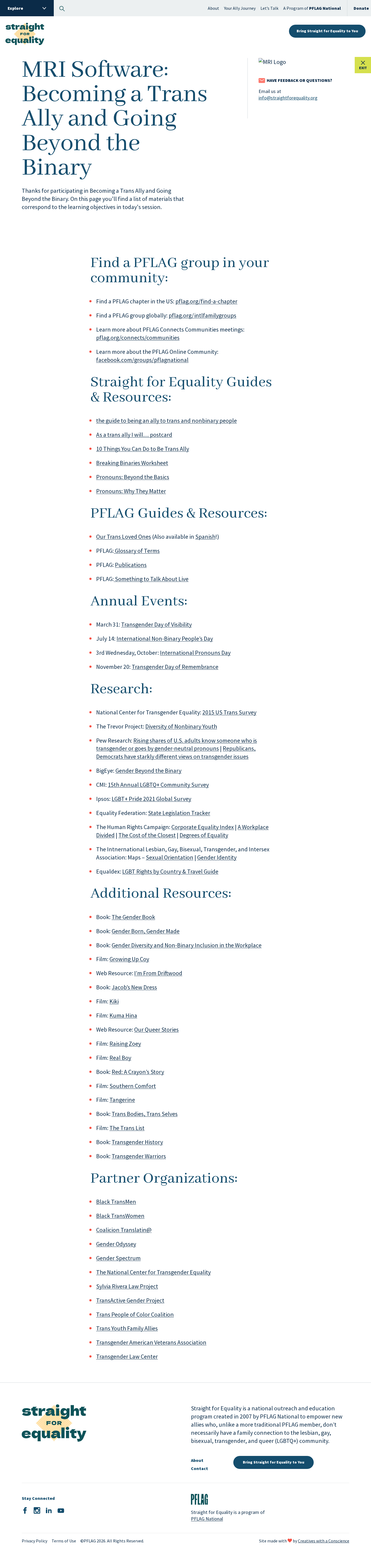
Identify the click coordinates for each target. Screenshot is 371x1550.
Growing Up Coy (129, 959)
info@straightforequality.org (288, 98)
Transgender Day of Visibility (156, 624)
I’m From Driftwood (158, 973)
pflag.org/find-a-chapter (206, 301)
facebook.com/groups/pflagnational (142, 360)
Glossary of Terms (137, 550)
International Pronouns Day (195, 652)
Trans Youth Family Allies (127, 1328)
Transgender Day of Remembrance (175, 666)
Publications (131, 565)
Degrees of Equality (204, 835)
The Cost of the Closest (147, 835)
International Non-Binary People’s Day (165, 638)
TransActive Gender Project (130, 1300)
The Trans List (126, 1128)
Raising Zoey (125, 1043)
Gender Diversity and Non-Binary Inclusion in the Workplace (187, 945)
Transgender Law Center (127, 1356)
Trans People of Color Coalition (135, 1314)
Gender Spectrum (118, 1258)
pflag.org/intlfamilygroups (202, 315)
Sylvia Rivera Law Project (127, 1286)
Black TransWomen (120, 1216)
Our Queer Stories (156, 1029)
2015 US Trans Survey (229, 712)
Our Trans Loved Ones (123, 536)
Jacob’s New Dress (134, 987)
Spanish (205, 536)
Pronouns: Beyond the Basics (132, 477)
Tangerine (122, 1099)
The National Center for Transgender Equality (153, 1272)
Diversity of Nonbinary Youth (181, 726)
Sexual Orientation (169, 857)
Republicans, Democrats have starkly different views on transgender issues (176, 752)
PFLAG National (207, 1519)
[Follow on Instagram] (37, 1510)
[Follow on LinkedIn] (49, 1510)
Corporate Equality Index (202, 827)
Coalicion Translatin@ (124, 1230)
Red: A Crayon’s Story (138, 1072)
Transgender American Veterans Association (151, 1342)
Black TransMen (116, 1201)
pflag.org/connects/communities (138, 337)
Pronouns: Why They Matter (131, 491)
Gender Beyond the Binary (148, 770)
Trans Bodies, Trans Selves (145, 1114)
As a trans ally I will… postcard (134, 434)
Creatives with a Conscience (323, 1540)
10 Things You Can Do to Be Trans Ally (142, 449)
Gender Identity (217, 857)
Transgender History (137, 1142)
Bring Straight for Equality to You (327, 30)
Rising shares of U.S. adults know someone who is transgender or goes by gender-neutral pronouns (176, 744)
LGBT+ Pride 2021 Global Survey (151, 799)
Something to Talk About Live (151, 579)
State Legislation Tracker (179, 813)
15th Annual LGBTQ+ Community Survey (158, 784)
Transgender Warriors (139, 1156)
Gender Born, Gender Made (146, 931)
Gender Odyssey (116, 1244)
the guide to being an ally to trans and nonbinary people (166, 420)
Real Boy (120, 1057)
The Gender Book (133, 917)
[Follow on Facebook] (25, 1510)
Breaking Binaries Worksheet (132, 463)
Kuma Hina (123, 1015)
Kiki (114, 1001)
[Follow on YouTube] (61, 1510)
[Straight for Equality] (24, 31)
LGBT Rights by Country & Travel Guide (170, 871)
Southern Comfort (132, 1086)
